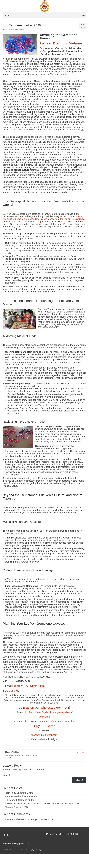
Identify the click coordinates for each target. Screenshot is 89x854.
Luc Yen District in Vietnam (61, 43)
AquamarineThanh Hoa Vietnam (21, 796)
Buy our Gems (44, 726)
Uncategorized (23, 29)
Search (6, 775)
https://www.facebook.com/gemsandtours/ (51, 712)
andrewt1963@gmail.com (29, 685)
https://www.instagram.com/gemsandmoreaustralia (50, 721)
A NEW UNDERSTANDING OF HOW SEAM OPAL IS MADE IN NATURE (42, 803)
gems (7, 29)
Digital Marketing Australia (39, 850)
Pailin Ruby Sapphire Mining (19, 793)
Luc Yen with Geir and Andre (19, 800)
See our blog (11, 690)
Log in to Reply (80, 752)
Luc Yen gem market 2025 (39, 819)
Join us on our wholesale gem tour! (44, 707)
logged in (21, 769)
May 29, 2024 (71, 752)
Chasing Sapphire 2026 (17, 807)
